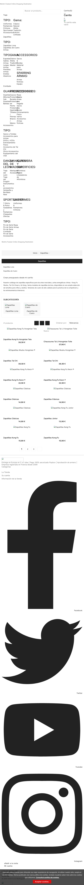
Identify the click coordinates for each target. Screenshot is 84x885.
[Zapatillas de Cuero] (32, 306)
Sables (6, 61)
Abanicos (7, 76)
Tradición (17, 30)
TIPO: (7, 20)
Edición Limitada (16, 33)
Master (13, 65)
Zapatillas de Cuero (11, 48)
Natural (16, 26)
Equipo (20, 84)
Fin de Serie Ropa (10, 225)
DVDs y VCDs (9, 140)
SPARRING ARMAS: (24, 74)
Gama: (17, 20)
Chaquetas (7, 214)
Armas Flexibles (6, 68)
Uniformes (7, 24)
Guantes (6, 95)
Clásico (16, 24)
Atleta (15, 28)
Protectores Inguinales (15, 109)
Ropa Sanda (19, 96)
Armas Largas (6, 64)
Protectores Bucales (15, 98)
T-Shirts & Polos (6, 204)
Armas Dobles (6, 73)
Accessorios (8, 32)
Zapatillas (42, 261)
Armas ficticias (20, 80)
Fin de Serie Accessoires (8, 235)
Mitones (6, 97)
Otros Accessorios (10, 151)
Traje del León (5, 173)
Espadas (6, 59)
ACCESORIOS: (26, 91)
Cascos (13, 95)
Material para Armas (20, 67)
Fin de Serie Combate (8, 230)
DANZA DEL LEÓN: (8, 164)
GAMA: (14, 55)
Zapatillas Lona (9, 45)
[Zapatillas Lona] (12, 306)
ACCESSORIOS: (27, 55)
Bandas (6, 103)
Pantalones (7, 26)
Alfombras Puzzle (21, 172)
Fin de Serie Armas (11, 227)
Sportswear (8, 30)
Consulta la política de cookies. (47, 877)
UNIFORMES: (22, 199)
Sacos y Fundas (9, 134)
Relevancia (74, 322)
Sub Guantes (6, 100)
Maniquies (14, 171)
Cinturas (6, 28)
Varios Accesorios (21, 117)
